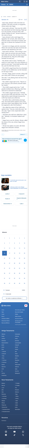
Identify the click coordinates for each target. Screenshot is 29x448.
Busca (3, 316)
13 (14, 248)
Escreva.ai (4, 420)
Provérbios (4, 375)
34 (19, 268)
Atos (3, 392)
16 (7, 4)
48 (14, 283)
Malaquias (17, 373)
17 (9, 253)
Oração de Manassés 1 (21, 198)
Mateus (3, 383)
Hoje (3, 312)
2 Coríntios (4, 398)
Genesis (9, 16)
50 (24, 283)
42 (9, 278)
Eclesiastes (17, 334)
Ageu (16, 368)
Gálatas (3, 400)
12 (9, 248)
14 (19, 248)
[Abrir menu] (26, 1)
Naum (16, 362)
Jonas (16, 358)
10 (24, 243)
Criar (21, 19)
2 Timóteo (17, 385)
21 (4, 258)
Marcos (3, 385)
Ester (3, 368)
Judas (16, 407)
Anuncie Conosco (19, 318)
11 (4, 248)
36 (4, 273)
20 (24, 253)
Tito (16, 387)
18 (14, 253)
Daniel (16, 347)
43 (14, 278)
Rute (3, 349)
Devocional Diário (6, 320)
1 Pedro (16, 396)
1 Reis (3, 355)
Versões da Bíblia (5, 318)
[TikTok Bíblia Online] (14, 435)
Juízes (3, 347)
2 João (16, 402)
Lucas (3, 387)
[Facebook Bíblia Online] (6, 435)
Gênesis (3, 334)
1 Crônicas (4, 360)
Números (4, 340)
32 (9, 268)
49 (19, 283)
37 (9, 273)
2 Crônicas (4, 362)
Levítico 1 (7, 193)
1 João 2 (21, 203)
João (3, 389)
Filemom (17, 389)
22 (9, 258)
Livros (4, 16)
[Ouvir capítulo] (27, 4)
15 (24, 248)
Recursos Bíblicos (6, 323)
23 (14, 258)
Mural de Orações (19, 312)
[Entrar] (20, 1)
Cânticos (17, 336)
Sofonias (17, 366)
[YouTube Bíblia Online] (14, 432)
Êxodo (3, 336)
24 (19, 258)
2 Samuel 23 (21, 193)
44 (19, 278)
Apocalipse (17, 409)
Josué (3, 345)
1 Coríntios (4, 396)
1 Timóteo (17, 383)
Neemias (4, 366)
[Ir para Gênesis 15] (2, 134)
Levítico (3, 338)
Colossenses (4, 407)
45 (24, 278)
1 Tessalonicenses (6, 409)
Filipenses (4, 405)
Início (3, 309)
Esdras (3, 364)
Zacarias (17, 371)
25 (24, 258)
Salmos (3, 373)
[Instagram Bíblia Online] (6, 432)
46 (4, 283)
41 (4, 278)
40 (24, 273)
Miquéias (17, 360)
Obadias (17, 355)
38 (14, 273)
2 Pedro (16, 398)
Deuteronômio (5, 342)
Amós (16, 353)
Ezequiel (17, 345)
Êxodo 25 (7, 198)
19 (19, 253)
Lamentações (18, 342)
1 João (16, 400)
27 (9, 263)
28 (14, 263)
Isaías (16, 338)
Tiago (16, 394)
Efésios (3, 402)
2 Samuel (4, 353)
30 (24, 263)
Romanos (4, 394)
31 (4, 268)
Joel (16, 351)
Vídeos (16, 314)
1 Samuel (4, 351)
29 (19, 263)
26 (4, 263)
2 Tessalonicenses (6, 411)
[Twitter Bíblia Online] (23, 435)
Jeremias (17, 340)
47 (9, 283)
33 (14, 268)
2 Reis (3, 358)
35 (24, 268)
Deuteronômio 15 (8, 203)
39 (19, 273)
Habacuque (17, 364)
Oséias (16, 349)
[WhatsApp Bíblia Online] (23, 432)
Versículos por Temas (20, 309)
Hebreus (17, 392)
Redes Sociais (18, 316)
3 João (16, 405)
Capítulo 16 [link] (14, 16)
